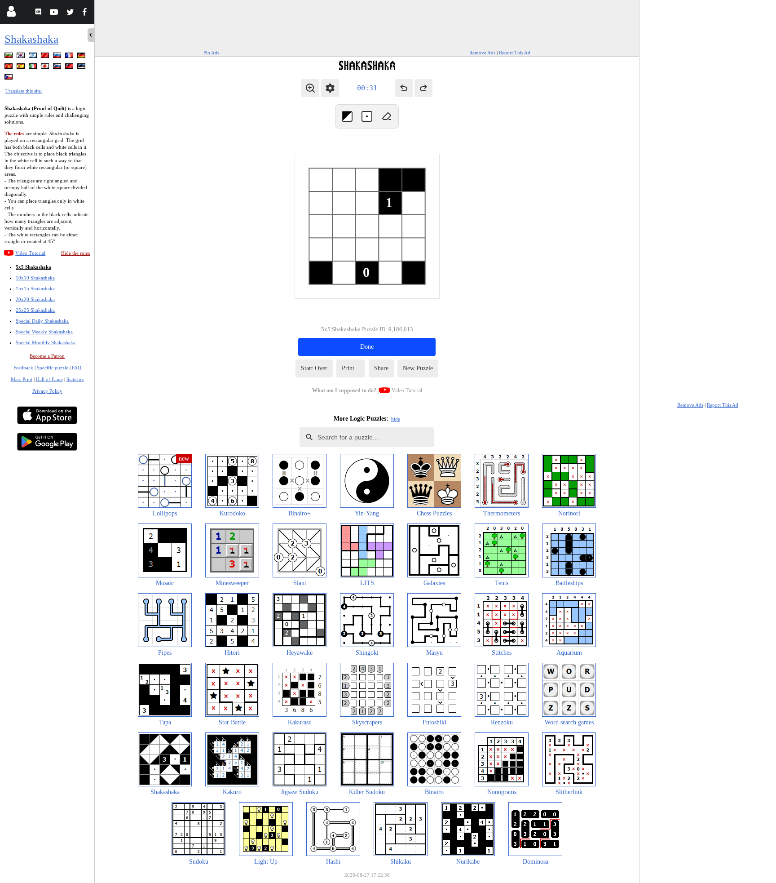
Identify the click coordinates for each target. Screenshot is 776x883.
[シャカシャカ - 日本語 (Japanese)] (46, 67)
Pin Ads (211, 52)
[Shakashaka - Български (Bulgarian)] (9, 57)
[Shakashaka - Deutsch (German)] (82, 57)
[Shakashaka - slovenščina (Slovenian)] (58, 67)
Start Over (314, 368)
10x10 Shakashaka (35, 277)
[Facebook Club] (86, 13)
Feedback (23, 367)
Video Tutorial (30, 253)
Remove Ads (482, 52)
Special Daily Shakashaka (42, 321)
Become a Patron (47, 356)
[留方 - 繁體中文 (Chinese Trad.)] (70, 67)
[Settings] (330, 88)
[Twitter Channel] (71, 13)
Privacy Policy (47, 391)
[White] (367, 116)
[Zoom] (310, 88)
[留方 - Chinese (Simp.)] (46, 57)
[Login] (11, 13)
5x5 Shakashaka (33, 267)
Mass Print (21, 379)
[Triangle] (347, 116)
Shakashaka (31, 39)
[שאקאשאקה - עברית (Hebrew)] (34, 57)
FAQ (76, 367)
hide (395, 419)
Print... (351, 368)
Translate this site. (23, 90)
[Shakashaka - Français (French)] (70, 57)
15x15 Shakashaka (35, 288)
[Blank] (387, 116)
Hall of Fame (49, 379)
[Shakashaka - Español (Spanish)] (21, 67)
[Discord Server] (39, 13)
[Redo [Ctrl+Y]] (423, 88)
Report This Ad (514, 52)
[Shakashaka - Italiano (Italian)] (34, 67)
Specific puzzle (52, 367)
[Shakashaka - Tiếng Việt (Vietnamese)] (9, 67)
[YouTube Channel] (55, 13)
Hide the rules (75, 253)
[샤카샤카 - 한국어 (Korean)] (21, 57)
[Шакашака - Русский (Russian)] (58, 57)
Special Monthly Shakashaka (45, 342)
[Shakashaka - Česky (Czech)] (9, 78)
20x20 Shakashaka (35, 299)
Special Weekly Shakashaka (44, 331)
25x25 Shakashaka (35, 310)
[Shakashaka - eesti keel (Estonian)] (82, 67)
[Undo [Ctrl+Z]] (404, 88)
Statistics (75, 379)
